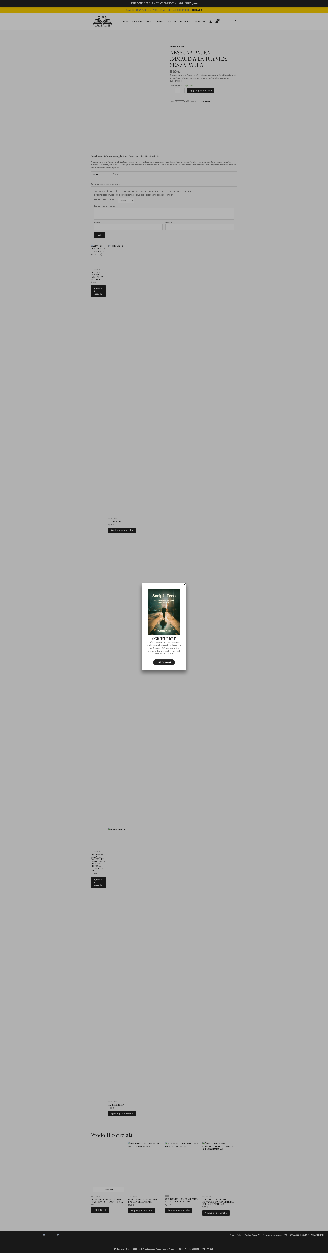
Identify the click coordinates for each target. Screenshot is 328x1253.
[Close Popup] (184, 585)
